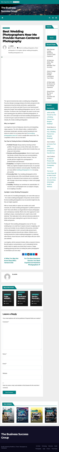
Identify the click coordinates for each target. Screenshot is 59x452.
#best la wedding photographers (27, 48)
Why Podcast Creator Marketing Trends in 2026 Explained (51, 53)
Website (5, 373)
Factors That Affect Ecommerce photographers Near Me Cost (51, 148)
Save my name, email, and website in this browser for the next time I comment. (21, 386)
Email (5, 363)
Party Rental (54, 448)
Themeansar (4, 448)
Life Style (38, 446)
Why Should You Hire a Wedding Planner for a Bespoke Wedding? (51, 134)
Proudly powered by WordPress (8, 446)
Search (49, 27)
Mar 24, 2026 (8, 417)
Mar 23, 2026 (37, 417)
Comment (6, 322)
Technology (44, 446)
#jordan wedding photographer (30, 50)
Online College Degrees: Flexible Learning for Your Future (51, 75)
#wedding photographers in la (15, 52)
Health (55, 446)
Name (5, 354)
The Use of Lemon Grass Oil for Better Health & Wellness (51, 182)
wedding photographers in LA (24, 170)
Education (50, 446)
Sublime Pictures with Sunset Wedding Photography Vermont (51, 163)
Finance (48, 448)
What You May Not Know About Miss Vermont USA (11, 260)
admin (12, 46)
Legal (44, 448)
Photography (7, 294)
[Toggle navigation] (56, 17)
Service (20, 294)
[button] (49, 17)
